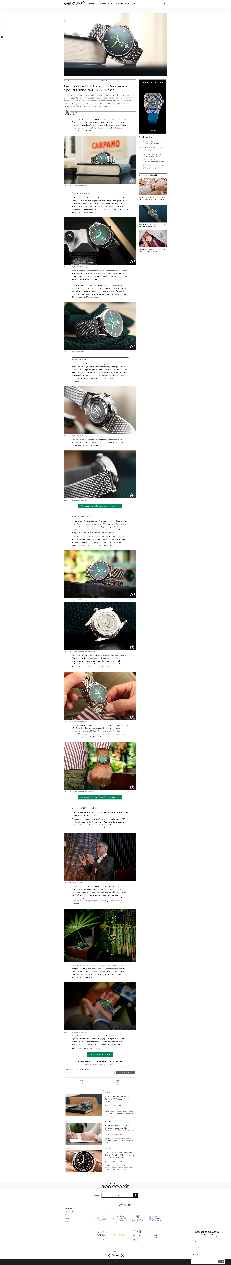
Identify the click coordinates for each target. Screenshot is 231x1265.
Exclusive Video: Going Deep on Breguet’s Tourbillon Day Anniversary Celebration (152, 142)
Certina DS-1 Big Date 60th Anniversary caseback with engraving (83, 651)
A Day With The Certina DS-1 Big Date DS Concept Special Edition (117, 1099)
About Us (67, 1205)
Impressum (68, 1218)
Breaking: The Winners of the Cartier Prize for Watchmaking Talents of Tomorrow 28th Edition (153, 149)
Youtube (117, 1255)
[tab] (82, 1082)
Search (164, 4)
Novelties (67, 80)
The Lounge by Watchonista (125, 4)
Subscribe (96, 1195)
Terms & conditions (70, 1211)
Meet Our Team (69, 1208)
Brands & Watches (106, 4)
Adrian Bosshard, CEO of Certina (73, 882)
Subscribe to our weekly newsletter (100, 1061)
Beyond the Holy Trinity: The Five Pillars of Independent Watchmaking (152, 225)
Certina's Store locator (100, 1054)
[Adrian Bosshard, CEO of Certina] (100, 856)
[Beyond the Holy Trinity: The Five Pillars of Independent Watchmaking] (153, 214)
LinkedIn (122, 1255)
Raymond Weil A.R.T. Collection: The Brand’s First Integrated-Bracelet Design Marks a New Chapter (153, 167)
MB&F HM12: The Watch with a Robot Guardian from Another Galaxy (153, 161)
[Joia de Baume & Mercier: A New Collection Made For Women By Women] (153, 238)
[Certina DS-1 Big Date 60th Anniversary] (100, 160)
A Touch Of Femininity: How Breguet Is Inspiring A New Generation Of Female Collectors (119, 1128)
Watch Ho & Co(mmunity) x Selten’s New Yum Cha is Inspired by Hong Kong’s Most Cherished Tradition (152, 199)
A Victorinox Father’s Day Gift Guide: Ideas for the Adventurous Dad (153, 155)
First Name (195, 1247)
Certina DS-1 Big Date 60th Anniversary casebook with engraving (83, 436)
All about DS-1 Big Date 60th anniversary (100, 506)
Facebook (108, 1255)
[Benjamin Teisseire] (67, 112)
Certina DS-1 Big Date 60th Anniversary (75, 185)
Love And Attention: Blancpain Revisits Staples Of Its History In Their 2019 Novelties (119, 1155)
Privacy (67, 1215)
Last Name (195, 1254)
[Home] (75, 3)
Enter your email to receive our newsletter (78, 1069)
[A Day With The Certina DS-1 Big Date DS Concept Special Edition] (84, 1105)
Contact (67, 1221)
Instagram (113, 1255)
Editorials (91, 4)
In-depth (68, 1091)
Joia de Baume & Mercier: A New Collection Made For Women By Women (152, 250)
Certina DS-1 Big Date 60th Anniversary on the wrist (79, 791)
